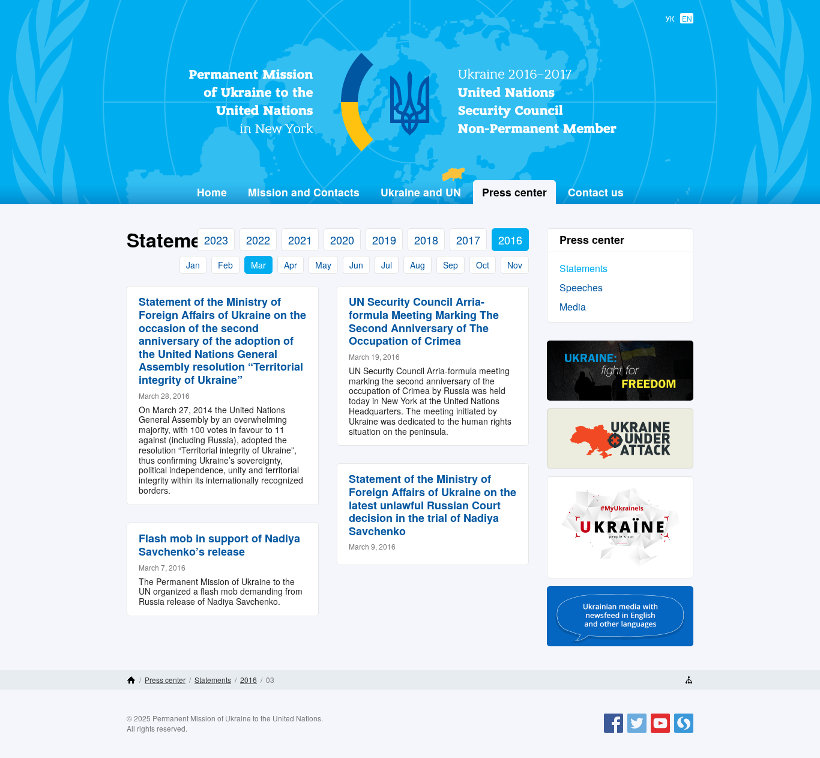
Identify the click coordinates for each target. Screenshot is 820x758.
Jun (356, 265)
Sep (450, 265)
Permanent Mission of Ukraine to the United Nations (405, 150)
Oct (482, 265)
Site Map (688, 680)
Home (212, 191)
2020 (342, 239)
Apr (290, 265)
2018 (426, 239)
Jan (193, 265)
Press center (165, 680)
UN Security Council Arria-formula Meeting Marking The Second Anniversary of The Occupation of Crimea (424, 321)
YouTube (660, 732)
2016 (510, 239)
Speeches (581, 287)
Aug (417, 265)
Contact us (596, 191)
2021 (300, 239)
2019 (384, 239)
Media (572, 307)
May (323, 265)
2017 (468, 239)
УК (670, 18)
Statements (583, 268)
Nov (514, 265)
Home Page (131, 680)
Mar (258, 265)
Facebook (613, 732)
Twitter (637, 732)
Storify (683, 732)
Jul (386, 265)
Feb (225, 265)
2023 (216, 239)
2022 (258, 239)
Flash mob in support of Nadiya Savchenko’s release (219, 544)
